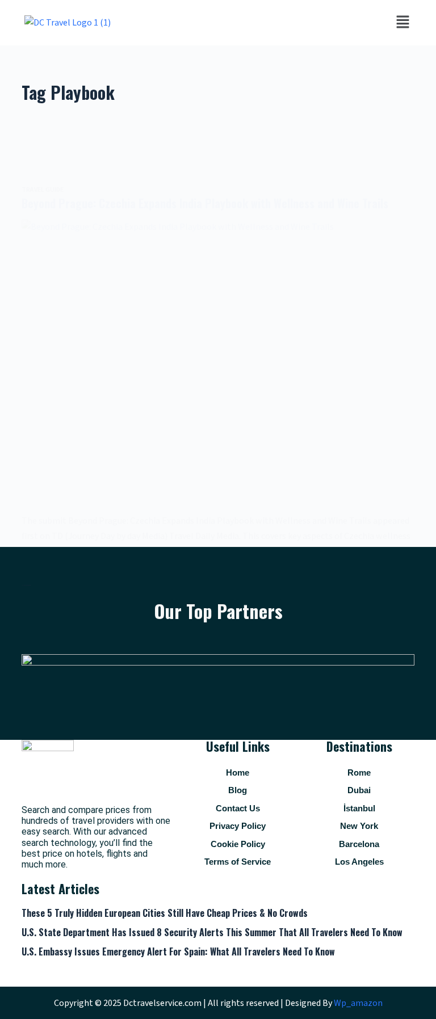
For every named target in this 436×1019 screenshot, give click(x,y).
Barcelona (359, 844)
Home (237, 772)
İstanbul (359, 808)
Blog (237, 790)
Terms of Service (237, 861)
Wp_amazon (358, 1003)
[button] (402, 22)
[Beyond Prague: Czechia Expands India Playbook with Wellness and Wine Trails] (218, 366)
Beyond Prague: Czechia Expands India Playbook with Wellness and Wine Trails (205, 203)
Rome (359, 772)
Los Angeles (359, 861)
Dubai (359, 790)
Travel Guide (43, 190)
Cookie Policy (238, 844)
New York (359, 826)
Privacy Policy (237, 826)
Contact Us (238, 808)
